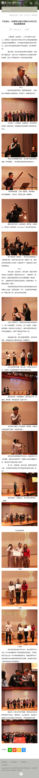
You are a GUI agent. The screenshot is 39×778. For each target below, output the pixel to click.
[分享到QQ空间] (19, 750)
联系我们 (4, 762)
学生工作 (27, 15)
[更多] (24, 750)
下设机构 (23, 762)
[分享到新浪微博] (14, 750)
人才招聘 (4, 765)
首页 (21, 15)
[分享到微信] (10, 750)
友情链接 (14, 762)
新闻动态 (34, 15)
